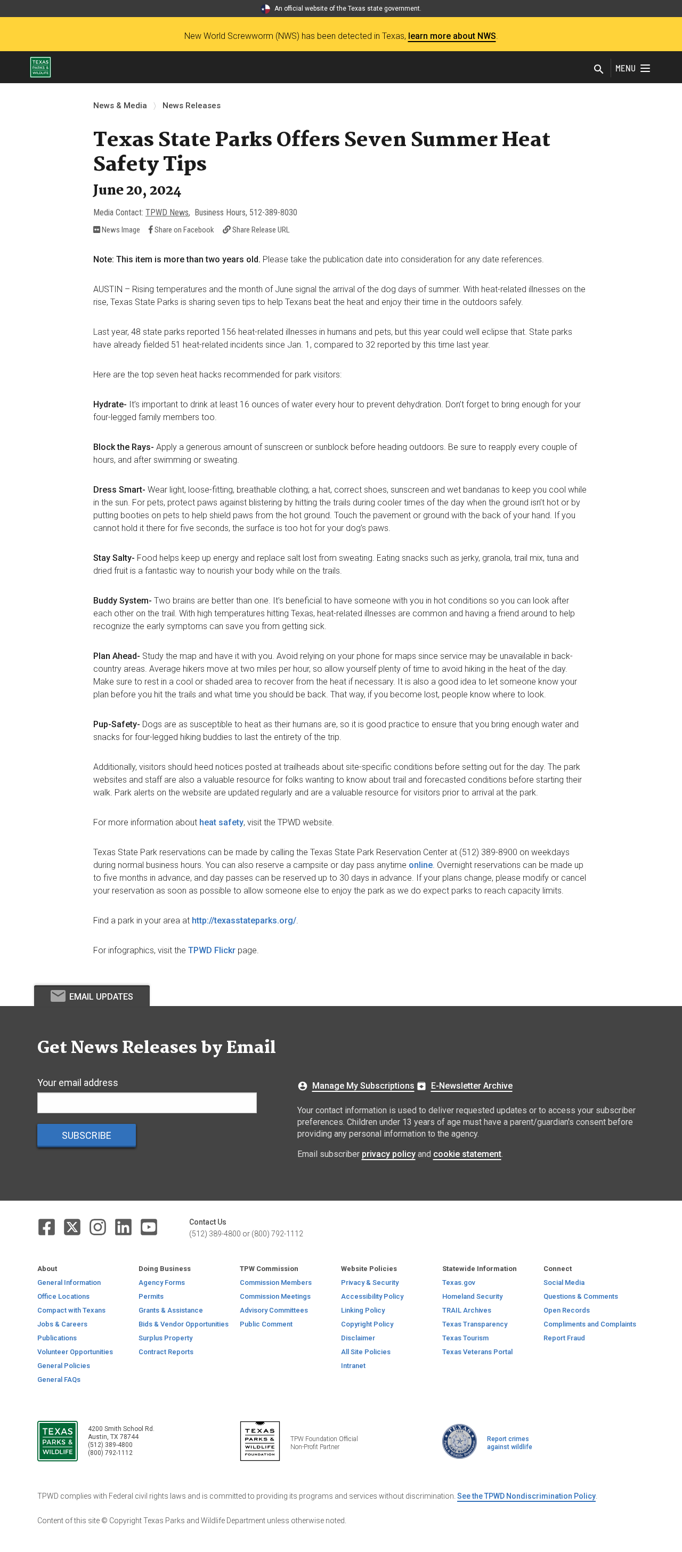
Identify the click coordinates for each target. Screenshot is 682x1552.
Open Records (566, 1310)
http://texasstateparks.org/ (244, 920)
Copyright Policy (367, 1324)
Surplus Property (165, 1338)
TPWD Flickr (212, 950)
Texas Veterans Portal (477, 1352)
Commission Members (276, 1282)
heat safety (221, 822)
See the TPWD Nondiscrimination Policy (526, 1496)
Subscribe (86, 1135)
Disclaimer (358, 1338)
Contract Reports (166, 1352)
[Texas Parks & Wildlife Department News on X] (73, 1227)
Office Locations (63, 1296)
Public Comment (266, 1324)
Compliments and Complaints (589, 1324)
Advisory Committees (274, 1310)
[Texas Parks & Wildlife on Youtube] (149, 1227)
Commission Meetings (275, 1296)
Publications (57, 1338)
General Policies (63, 1366)
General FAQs (58, 1380)
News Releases (192, 105)
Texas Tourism (465, 1338)
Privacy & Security (370, 1282)
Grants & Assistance (171, 1310)
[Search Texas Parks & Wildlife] (598, 70)
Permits (151, 1296)
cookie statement (467, 1154)
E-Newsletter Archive (472, 1086)
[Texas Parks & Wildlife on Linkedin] (124, 1227)
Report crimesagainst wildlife (509, 1443)
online (421, 865)
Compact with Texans (71, 1310)
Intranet (353, 1366)
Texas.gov (458, 1282)
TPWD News (167, 212)
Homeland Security (472, 1296)
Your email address (77, 1082)
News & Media (120, 105)
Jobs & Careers (62, 1324)
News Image (120, 230)
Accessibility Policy (372, 1296)
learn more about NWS (452, 36)
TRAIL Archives (466, 1310)
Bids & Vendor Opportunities (184, 1324)
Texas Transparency (474, 1324)
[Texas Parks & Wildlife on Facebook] (47, 1227)
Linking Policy (363, 1310)
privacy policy (389, 1154)
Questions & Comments (580, 1296)
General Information (69, 1282)
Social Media (563, 1282)
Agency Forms (162, 1282)
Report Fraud (564, 1338)
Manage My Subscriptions (363, 1086)
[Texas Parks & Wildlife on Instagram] (98, 1227)
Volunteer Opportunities (75, 1352)
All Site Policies (366, 1352)
